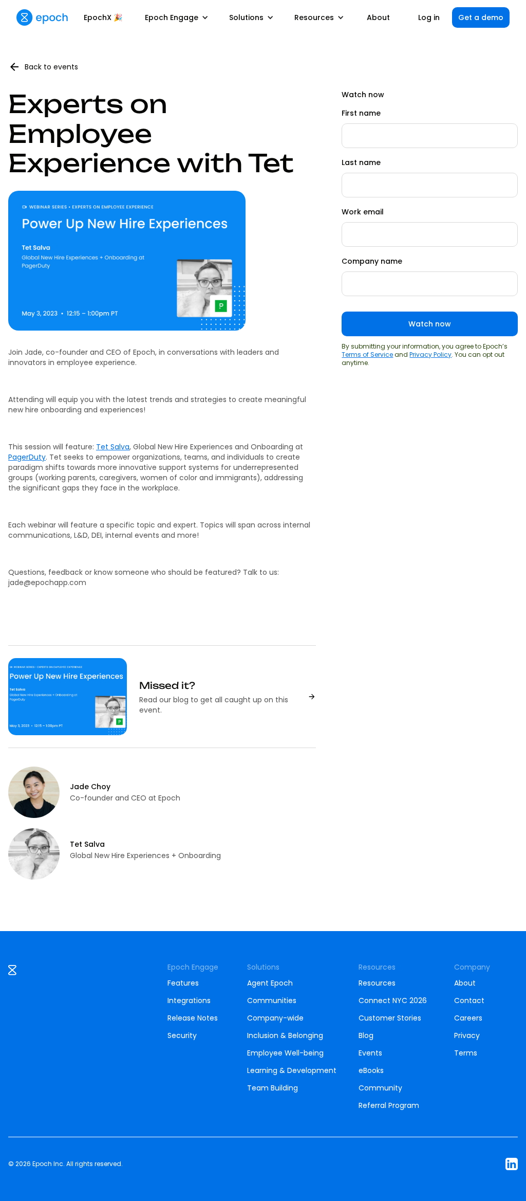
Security (182, 1035)
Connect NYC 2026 (393, 1000)
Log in (429, 17)
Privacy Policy (430, 354)
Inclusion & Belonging (285, 1035)
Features (183, 983)
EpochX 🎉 (103, 17)
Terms (465, 1053)
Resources (377, 983)
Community (380, 1088)
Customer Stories (390, 1018)
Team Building (272, 1088)
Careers (468, 1018)
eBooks (371, 1070)
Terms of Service (367, 354)
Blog (366, 1035)
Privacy (467, 1035)
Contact (469, 1000)
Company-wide (275, 1018)
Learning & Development (291, 1070)
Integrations (189, 1000)
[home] (42, 17)
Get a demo (480, 17)
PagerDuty (27, 457)
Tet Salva (112, 447)
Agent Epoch (270, 983)
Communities (271, 1000)
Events (370, 1053)
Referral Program (389, 1105)
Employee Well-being (285, 1053)
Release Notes (192, 1018)
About (378, 17)
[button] (177, 17)
